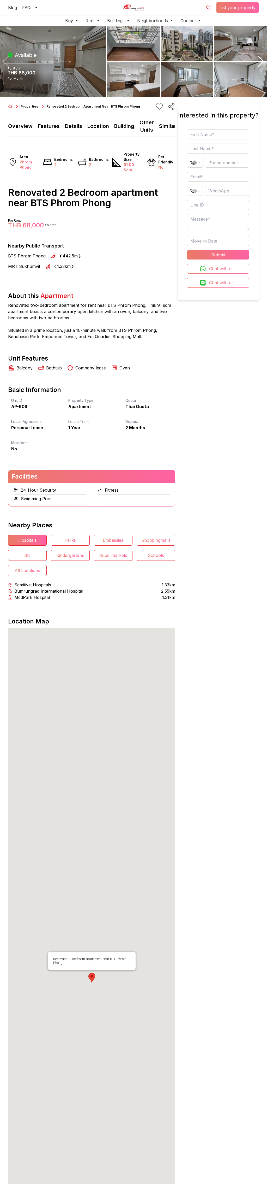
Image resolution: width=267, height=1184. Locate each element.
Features (49, 126)
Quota (130, 400)
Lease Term (78, 421)
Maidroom (19, 442)
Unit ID (16, 400)
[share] (171, 106)
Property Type (81, 400)
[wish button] (208, 7)
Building (124, 126)
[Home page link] (10, 106)
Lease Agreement (26, 421)
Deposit (132, 421)
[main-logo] (133, 7)
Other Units (146, 126)
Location (98, 126)
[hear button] (159, 106)
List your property (238, 7)
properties (29, 106)
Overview (20, 126)
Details (73, 126)
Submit (218, 254)
